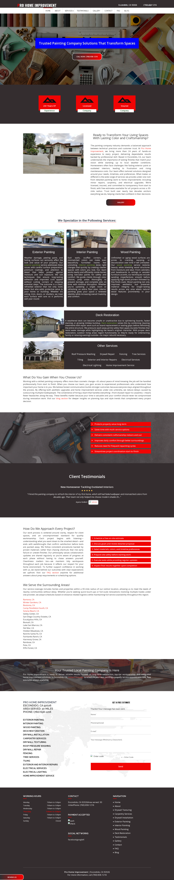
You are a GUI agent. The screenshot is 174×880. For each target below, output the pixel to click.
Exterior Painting (122, 821)
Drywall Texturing (123, 810)
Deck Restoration (122, 833)
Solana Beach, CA (31, 611)
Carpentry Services (123, 813)
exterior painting (32, 265)
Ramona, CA (28, 599)
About (57, 11)
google (80, 839)
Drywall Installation (124, 817)
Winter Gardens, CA (32, 602)
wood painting (124, 265)
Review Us (12, 877)
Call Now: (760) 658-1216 (87, 56)
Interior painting (87, 265)
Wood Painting (122, 829)
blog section (62, 398)
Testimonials (82, 11)
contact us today (76, 677)
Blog (126, 11)
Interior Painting (122, 825)
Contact (108, 11)
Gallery (96, 11)
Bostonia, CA (29, 605)
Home (48, 11)
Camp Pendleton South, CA (35, 608)
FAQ (118, 11)
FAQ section (53, 572)
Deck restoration (109, 323)
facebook (72, 839)
